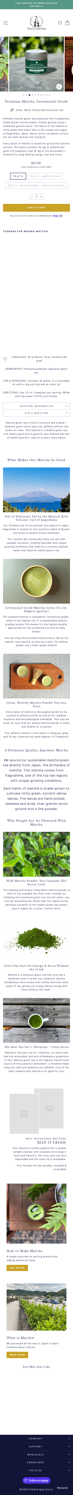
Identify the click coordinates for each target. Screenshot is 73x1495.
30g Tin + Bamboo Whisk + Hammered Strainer (36, 185)
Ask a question (36, 413)
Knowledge (35, 1462)
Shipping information (37, 406)
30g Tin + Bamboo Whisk (45, 176)
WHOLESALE (35, 1454)
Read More (17, 1355)
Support (35, 1446)
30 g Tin (18, 176)
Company (36, 1438)
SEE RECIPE (17, 1268)
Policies (35, 1470)
